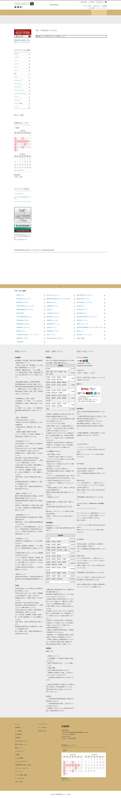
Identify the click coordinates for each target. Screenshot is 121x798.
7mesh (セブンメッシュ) (85, 19)
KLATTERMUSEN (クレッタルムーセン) (35, 19)
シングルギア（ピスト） (25, 26)
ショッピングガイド (102, 8)
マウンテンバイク (91, 24)
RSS (16, 782)
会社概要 (105, 6)
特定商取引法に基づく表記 (23, 765)
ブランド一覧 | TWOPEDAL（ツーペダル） (22, 197)
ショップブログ (99, 12)
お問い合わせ (97, 6)
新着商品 (17, 727)
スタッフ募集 (88, 6)
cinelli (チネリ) (102, 19)
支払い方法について (21, 741)
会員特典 (92, 2)
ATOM (21, 782)
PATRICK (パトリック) (77, 19)
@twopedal (48, 250)
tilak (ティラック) (26, 19)
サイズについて (19, 751)
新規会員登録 (84, 2)
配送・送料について (21, 744)
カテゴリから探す (37, 12)
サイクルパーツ (22, 24)
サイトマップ (19, 771)
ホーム (17, 724)
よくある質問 (91, 8)
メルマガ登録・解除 (21, 775)
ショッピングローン (19, 193)
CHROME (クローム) (43, 19)
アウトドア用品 (90, 26)
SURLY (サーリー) (93, 19)
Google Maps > (66, 736)
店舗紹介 (83, 12)
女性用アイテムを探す (68, 12)
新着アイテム (22, 12)
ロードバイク (45, 24)
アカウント (100, 2)
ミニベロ (43, 26)
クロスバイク (67, 24)
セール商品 (18, 731)
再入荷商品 (18, 734)
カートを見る (42, 727)
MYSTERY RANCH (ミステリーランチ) (60, 19)
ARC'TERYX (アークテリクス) (18, 19)
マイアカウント (43, 724)
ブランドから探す (52, 12)
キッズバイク (67, 26)
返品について (19, 748)
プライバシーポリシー (21, 768)
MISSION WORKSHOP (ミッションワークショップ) (68, 19)
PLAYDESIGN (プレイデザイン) (52, 19)
